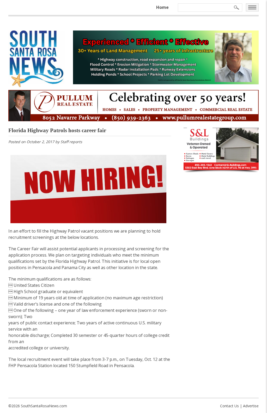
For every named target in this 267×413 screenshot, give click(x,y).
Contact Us (229, 405)
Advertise (251, 405)
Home (162, 7)
